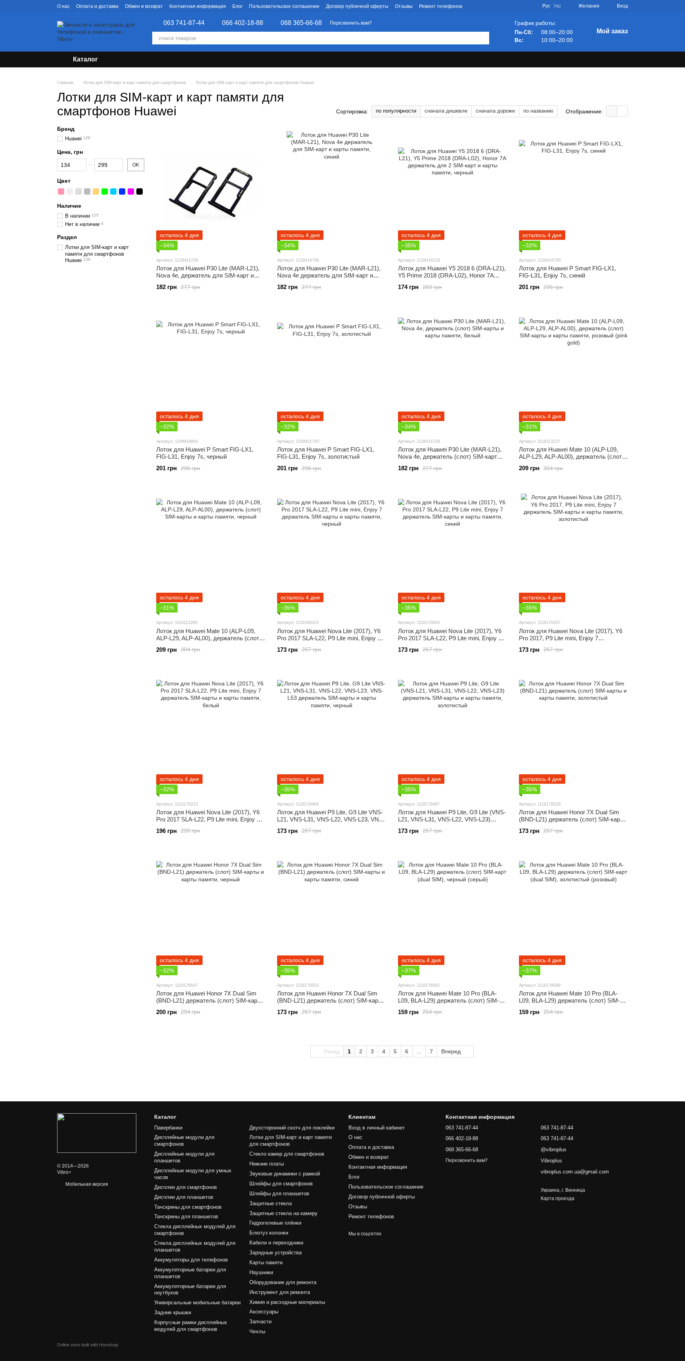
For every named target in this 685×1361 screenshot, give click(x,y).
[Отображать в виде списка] (622, 111)
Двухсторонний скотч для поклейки (292, 1128)
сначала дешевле (446, 111)
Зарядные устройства (275, 1253)
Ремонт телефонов (440, 6)
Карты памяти (266, 1262)
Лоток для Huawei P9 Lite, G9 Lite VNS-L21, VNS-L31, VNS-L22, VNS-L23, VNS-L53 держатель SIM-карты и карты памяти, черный (331, 823)
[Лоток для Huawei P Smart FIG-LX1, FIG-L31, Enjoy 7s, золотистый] (331, 371)
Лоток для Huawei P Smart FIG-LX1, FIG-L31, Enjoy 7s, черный (204, 453)
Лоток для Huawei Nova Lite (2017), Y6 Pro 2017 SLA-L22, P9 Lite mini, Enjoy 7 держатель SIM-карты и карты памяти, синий (450, 642)
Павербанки (168, 1128)
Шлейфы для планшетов (279, 1193)
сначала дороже (495, 111)
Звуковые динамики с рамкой (284, 1174)
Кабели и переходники (276, 1243)
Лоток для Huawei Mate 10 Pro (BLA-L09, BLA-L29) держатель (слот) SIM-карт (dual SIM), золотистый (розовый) (571, 1000)
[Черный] (140, 191)
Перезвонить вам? (351, 23)
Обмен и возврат (144, 6)
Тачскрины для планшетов (186, 1216)
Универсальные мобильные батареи (197, 1302)
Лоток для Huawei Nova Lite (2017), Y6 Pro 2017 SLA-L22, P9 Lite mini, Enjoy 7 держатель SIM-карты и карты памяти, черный (330, 642)
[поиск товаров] (482, 38)
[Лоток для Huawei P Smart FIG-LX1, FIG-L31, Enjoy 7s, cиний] (573, 190)
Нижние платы (266, 1164)
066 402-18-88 (242, 23)
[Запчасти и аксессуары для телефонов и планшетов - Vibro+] (96, 1133)
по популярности (396, 111)
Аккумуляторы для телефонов (191, 1260)
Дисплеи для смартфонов (185, 1187)
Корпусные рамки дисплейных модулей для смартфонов (190, 1325)
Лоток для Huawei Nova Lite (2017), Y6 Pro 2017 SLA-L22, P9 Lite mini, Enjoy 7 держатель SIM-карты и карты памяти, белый (209, 823)
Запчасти (260, 1322)
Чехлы (257, 1331)
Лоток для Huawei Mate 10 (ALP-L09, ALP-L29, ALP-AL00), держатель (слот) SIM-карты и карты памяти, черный (208, 638)
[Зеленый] (105, 191)
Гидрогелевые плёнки (275, 1223)
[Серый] (87, 191)
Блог (237, 6)
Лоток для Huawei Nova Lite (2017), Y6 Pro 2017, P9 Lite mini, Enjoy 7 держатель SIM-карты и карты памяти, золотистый (571, 642)
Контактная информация (197, 6)
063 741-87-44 (184, 23)
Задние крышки (172, 1312)
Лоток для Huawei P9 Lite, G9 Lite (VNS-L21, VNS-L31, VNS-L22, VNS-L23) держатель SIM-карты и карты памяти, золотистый (452, 823)
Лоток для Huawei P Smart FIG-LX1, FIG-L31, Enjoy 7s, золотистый (325, 453)
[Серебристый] (78, 191)
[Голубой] (113, 191)
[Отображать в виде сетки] (612, 111)
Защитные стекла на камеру (283, 1213)
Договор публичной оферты (357, 6)
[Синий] (122, 191)
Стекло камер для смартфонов (286, 1154)
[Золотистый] (96, 191)
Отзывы (404, 6)
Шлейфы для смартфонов (281, 1184)
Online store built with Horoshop (87, 1344)
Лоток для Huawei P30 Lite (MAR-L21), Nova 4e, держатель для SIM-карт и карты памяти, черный (208, 275)
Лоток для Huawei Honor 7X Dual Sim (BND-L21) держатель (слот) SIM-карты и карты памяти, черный (210, 1000)
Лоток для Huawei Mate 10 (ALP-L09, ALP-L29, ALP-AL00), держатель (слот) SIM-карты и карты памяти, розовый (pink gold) (571, 460)
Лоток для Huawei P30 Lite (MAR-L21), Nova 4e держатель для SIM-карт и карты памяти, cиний (329, 275)
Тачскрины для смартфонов (188, 1207)
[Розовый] (61, 191)
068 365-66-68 (301, 23)
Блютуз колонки (268, 1233)
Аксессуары (263, 1312)
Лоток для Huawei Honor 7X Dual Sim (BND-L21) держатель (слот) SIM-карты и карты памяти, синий (331, 1000)
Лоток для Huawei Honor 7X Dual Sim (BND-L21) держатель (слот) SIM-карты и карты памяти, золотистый (573, 819)
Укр (557, 6)
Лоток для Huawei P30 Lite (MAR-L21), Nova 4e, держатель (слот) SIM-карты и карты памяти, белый (452, 456)
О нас (63, 6)
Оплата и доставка (97, 6)
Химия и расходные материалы (287, 1302)
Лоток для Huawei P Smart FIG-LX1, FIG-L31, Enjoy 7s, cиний (567, 272)
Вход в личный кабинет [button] (376, 1128)
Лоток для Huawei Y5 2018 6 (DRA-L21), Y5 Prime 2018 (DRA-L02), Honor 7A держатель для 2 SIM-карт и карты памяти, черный (452, 279)
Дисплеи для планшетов (183, 1197)
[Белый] (70, 191)
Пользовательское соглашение (284, 6)
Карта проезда (557, 1198)
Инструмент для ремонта (279, 1292)
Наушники (261, 1272)
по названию (538, 111)
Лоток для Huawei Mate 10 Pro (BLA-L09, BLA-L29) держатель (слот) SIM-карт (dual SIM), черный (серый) (448, 1000)
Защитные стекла (270, 1203)
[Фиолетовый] (131, 191)
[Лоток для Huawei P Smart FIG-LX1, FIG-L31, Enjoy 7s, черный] (210, 371)
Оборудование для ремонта (282, 1282)
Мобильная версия (86, 1184)
